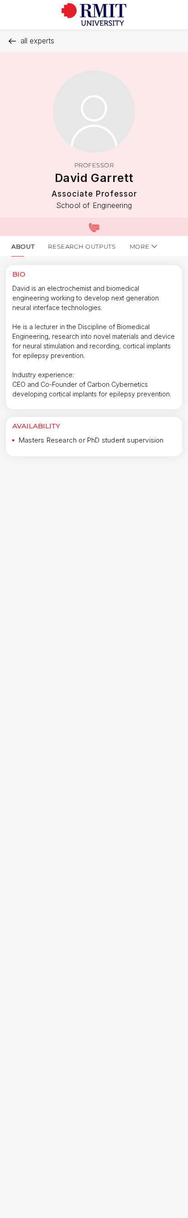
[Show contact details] (94, 227)
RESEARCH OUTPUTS (81, 246)
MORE (140, 246)
